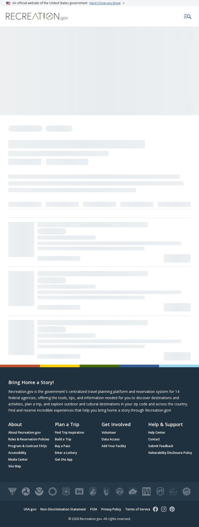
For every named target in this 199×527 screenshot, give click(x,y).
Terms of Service (137, 509)
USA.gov (30, 509)
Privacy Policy (111, 509)
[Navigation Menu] (188, 16)
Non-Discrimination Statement (63, 509)
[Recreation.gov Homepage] (37, 16)
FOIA (93, 509)
